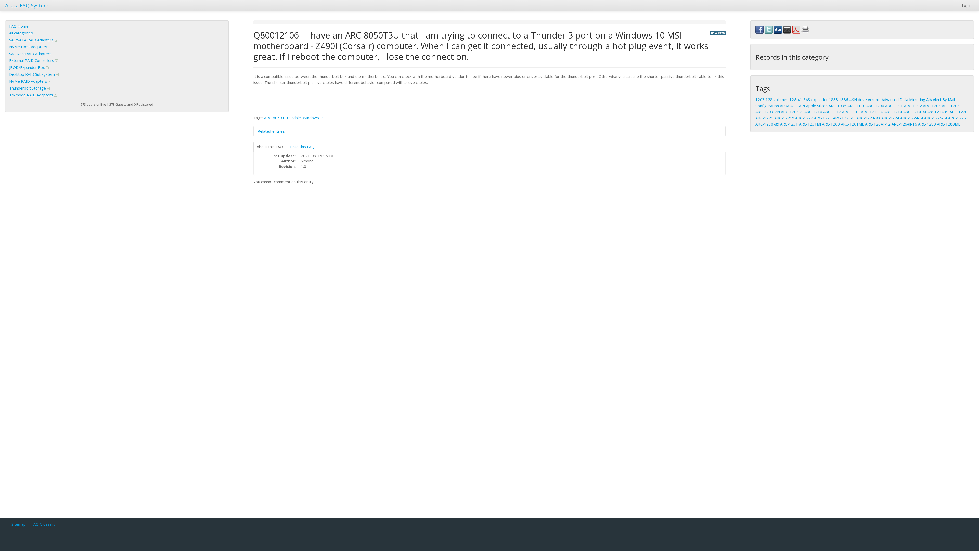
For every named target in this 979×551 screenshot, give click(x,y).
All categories (21, 32)
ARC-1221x (784, 117)
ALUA (784, 105)
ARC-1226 (957, 117)
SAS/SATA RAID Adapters (32, 39)
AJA (929, 99)
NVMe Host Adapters (28, 46)
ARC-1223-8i (844, 117)
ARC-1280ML (948, 124)
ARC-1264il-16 (904, 124)
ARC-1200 (875, 105)
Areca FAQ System (26, 5)
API (802, 105)
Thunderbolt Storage (28, 88)
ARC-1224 (890, 117)
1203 (760, 99)
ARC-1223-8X (868, 117)
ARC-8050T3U (277, 117)
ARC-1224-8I (911, 117)
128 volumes (777, 99)
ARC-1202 (913, 105)
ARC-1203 (932, 105)
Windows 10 (314, 117)
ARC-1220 (959, 111)
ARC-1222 (804, 117)
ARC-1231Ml (810, 124)
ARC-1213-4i (872, 111)
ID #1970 (718, 33)
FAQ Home (19, 26)
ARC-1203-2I (953, 105)
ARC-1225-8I (935, 117)
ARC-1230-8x (767, 124)
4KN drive (858, 99)
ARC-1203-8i (792, 111)
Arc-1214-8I (938, 111)
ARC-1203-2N (767, 111)
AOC (794, 105)
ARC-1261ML (852, 124)
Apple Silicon (817, 105)
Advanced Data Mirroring (903, 99)
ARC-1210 (813, 111)
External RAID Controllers (32, 60)
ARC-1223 (823, 117)
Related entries (271, 131)
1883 (833, 99)
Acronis (874, 99)
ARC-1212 (832, 111)
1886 (843, 99)
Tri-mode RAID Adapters (31, 94)
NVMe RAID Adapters (28, 81)
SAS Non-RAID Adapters (31, 53)
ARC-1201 (894, 105)
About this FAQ (270, 146)
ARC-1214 (893, 111)
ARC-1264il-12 (878, 124)
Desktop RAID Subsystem (32, 74)
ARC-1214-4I (914, 111)
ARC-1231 (789, 124)
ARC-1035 (837, 105)
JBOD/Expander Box (27, 67)
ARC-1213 (851, 111)
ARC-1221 (764, 117)
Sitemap (18, 524)
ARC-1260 (831, 124)
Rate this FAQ (302, 146)
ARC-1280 (927, 124)
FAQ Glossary (43, 524)
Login (966, 5)
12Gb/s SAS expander (808, 99)
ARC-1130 (856, 105)
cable (296, 117)
